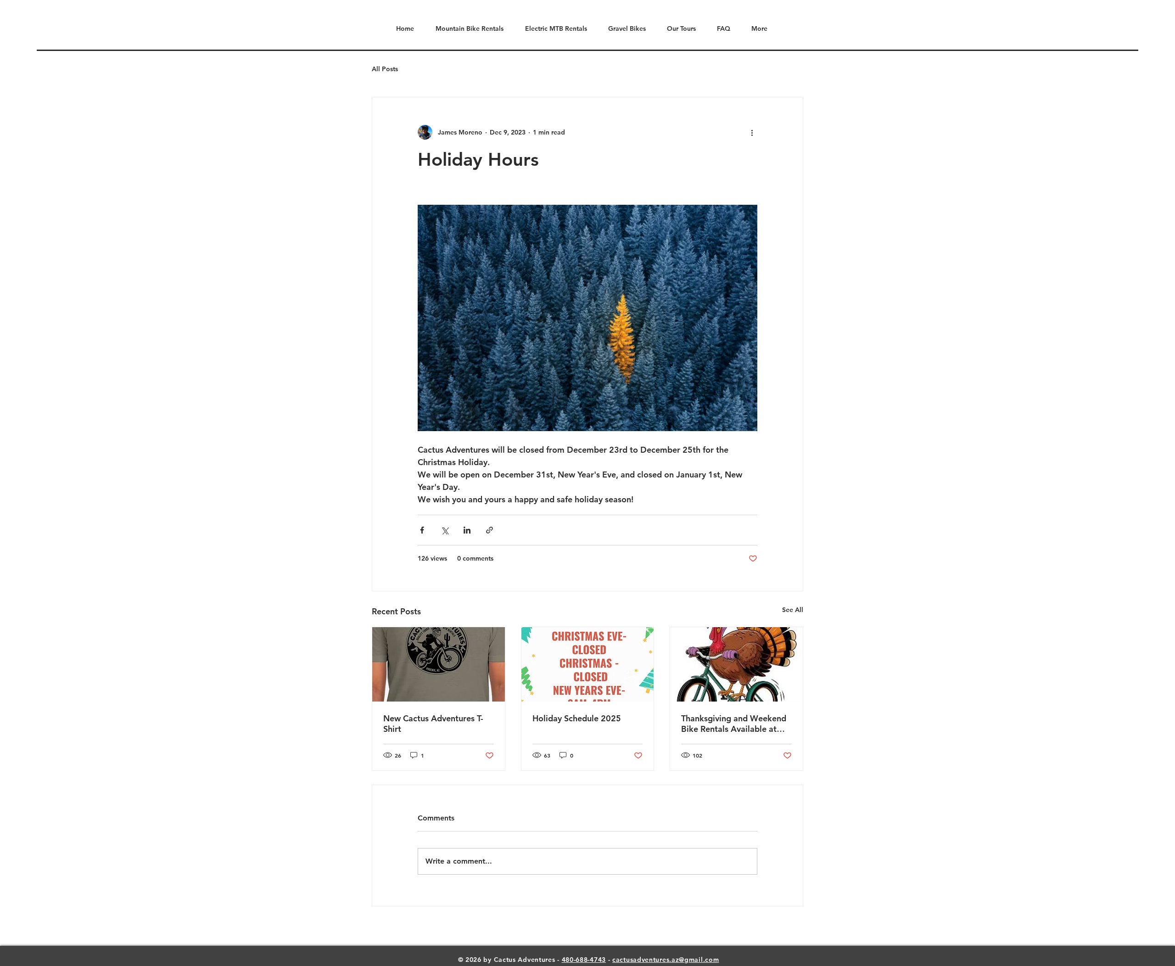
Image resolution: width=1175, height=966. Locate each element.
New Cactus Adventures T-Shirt (433, 723)
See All (792, 610)
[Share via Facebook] (422, 530)
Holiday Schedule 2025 (576, 718)
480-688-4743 (584, 959)
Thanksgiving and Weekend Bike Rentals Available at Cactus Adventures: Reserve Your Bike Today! (734, 723)
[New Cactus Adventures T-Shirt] (438, 664)
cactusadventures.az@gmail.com (665, 959)
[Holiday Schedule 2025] (587, 664)
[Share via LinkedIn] (467, 530)
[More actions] (751, 132)
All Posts (385, 69)
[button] (678, 28)
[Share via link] (489, 530)
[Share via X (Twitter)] (444, 530)
